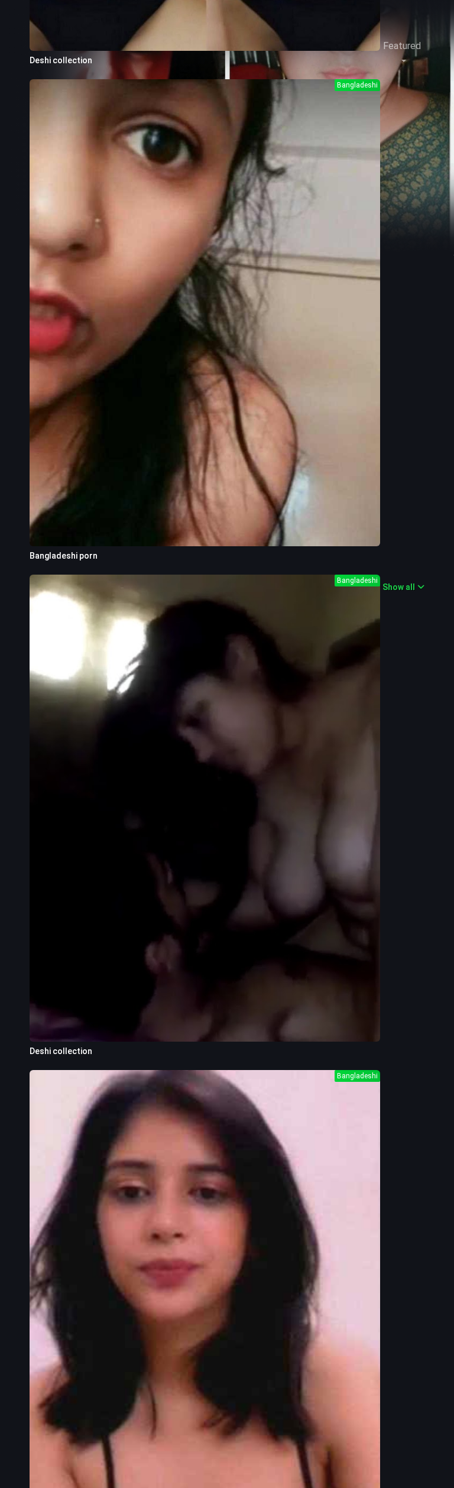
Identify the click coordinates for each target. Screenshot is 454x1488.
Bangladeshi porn (64, 555)
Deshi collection (61, 60)
